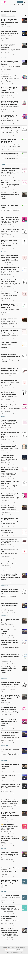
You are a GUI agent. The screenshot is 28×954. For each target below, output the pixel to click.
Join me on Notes (6, 562)
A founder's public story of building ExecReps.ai (10, 272)
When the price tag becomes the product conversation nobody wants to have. (10, 157)
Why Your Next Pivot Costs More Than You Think (9, 116)
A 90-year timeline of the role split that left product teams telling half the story (10, 131)
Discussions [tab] (12, 15)
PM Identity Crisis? (5, 425)
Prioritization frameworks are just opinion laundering (10, 280)
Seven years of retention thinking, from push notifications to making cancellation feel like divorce (9, 296)
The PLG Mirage (6, 530)
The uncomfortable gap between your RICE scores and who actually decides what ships (10, 284)
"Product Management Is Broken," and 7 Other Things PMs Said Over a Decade (9, 422)
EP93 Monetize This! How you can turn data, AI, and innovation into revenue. (10, 734)
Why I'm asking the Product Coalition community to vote (10, 459)
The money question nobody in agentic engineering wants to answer (10, 322)
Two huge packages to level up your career (10, 921)
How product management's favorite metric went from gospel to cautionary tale (10, 383)
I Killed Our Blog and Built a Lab (10, 229)
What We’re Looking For (7, 688)
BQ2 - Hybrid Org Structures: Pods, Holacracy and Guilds (9, 881)
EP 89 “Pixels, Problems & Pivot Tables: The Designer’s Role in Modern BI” (10, 786)
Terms (16, 947)
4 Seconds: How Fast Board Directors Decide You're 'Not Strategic (9, 642)
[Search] (25, 15)
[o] (24, 21)
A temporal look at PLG (7, 532)
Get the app (19, 949)
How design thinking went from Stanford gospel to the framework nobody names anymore (9, 259)
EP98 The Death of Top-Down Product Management (10, 620)
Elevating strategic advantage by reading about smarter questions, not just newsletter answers (10, 908)
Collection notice (21, 947)
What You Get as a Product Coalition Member (9, 917)
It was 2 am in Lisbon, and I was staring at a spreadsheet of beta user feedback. (10, 397)
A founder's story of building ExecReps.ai (8, 346)
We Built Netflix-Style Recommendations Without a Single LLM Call (10, 305)
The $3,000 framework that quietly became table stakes (9, 256)
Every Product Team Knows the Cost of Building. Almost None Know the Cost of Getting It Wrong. (10, 79)
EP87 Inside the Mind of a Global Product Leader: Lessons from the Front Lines (10, 813)
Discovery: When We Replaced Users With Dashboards (10, 169)
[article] (14, 23)
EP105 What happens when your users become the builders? (9, 62)
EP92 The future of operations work (10, 750)
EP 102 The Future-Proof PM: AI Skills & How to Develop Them (10, 218)
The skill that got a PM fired (9, 539)
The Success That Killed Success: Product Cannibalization (8, 141)
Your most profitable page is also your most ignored (9, 445)
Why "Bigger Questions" (8, 906)
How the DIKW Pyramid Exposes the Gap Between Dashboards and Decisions (10, 107)
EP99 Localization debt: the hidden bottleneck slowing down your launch (9, 605)
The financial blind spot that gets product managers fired (9, 369)
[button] (2, 4)
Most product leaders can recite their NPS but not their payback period (10, 372)
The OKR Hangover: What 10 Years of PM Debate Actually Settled (9, 469)
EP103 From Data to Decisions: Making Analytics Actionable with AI (10, 194)
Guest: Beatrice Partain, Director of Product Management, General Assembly (9, 221)
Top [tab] (7, 15)
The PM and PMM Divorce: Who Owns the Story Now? (10, 128)
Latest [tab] (3, 15)
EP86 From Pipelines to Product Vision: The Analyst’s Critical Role (10, 838)
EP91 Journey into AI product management (10, 765)
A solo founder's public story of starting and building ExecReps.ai (9, 486)
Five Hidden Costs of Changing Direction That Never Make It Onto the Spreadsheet (9, 119)
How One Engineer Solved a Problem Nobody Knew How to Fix (10, 591)
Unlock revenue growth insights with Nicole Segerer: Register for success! (10, 738)
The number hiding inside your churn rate (10, 405)
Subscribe (19, 2)
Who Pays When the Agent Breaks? (9, 318)
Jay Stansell (7, 26)
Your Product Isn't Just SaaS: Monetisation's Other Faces (9, 154)
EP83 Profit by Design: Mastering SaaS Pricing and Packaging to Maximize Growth (10, 930)
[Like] (2, 83)
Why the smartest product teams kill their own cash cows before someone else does (10, 145)
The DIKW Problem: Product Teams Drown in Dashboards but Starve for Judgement (9, 102)
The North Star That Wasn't (9, 380)
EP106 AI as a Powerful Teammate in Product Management (8, 45)
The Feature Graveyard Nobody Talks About (10, 181)
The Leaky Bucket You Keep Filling (9, 206)
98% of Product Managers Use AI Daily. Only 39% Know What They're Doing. (10, 656)
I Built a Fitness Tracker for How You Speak (9, 343)
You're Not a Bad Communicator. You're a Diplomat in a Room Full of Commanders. (9, 392)
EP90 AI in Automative (8, 775)
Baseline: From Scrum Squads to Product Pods (9, 884)
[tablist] (8, 15)
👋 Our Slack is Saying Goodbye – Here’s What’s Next (10, 825)
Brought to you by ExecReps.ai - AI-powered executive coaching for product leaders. (10, 522)
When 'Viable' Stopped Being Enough (9, 331)
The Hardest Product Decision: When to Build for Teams (10, 268)
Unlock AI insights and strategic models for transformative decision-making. (10, 753)
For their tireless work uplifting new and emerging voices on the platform (10, 498)
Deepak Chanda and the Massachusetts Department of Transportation (8, 595)
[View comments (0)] (8, 28)
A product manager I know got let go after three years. (10, 541)
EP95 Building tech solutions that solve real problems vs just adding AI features (10, 696)
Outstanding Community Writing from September (8, 708)
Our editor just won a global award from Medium (9, 494)
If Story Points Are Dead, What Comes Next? (10, 898)
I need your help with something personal (7, 456)
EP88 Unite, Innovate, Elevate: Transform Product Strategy (10, 800)
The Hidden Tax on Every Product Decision (8, 75)
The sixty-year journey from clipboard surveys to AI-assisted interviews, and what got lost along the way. (10, 173)
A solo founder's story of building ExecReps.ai (9, 232)
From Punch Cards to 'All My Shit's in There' (9, 292)
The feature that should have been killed (9, 519)
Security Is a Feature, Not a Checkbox (9, 241)
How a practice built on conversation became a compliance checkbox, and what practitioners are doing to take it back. (10, 185)
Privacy (13, 947)
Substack (8, 952)
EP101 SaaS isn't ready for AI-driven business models (10, 506)
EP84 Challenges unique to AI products (10, 868)
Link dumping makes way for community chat (8, 828)
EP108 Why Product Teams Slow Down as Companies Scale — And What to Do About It (10, 20)
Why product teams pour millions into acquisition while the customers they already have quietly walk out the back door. (10, 209)
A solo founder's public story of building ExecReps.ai (9, 244)
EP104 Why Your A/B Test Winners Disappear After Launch (9, 88)
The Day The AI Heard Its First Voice (10, 433)
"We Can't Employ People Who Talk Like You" (10, 482)
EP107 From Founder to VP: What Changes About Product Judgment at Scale (10, 33)
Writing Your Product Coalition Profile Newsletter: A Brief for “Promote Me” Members (10, 684)
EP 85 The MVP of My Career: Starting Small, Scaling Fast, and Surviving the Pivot (10, 854)
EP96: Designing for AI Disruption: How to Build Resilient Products (8, 668)
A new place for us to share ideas (9, 563)
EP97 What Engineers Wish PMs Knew (9, 630)
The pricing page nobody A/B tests (9, 448)
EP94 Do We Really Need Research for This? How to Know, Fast (9, 721)
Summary (3, 24)
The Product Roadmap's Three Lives (10, 550)
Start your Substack (11, 949)
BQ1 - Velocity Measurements (10, 895)
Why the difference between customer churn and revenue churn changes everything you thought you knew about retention (10, 409)
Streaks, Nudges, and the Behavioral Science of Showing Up (10, 356)
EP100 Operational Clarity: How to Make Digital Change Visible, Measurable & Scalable (10, 575)
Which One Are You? (6, 660)
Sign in (25, 2)
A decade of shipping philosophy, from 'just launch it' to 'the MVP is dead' (9, 334)
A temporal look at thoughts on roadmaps (9, 554)
